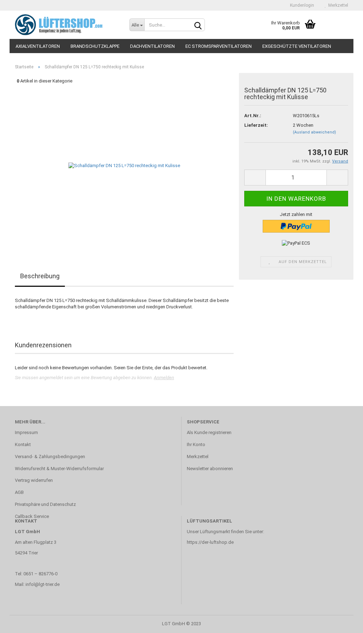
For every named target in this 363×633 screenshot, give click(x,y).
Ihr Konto (196, 444)
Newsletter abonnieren (210, 468)
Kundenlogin (301, 5)
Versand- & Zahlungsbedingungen (50, 456)
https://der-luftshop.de (210, 542)
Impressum (26, 432)
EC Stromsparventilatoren (218, 46)
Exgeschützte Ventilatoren (296, 46)
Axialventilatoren (38, 46)
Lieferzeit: (256, 125)
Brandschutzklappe (95, 46)
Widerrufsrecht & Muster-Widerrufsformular (59, 468)
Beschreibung (40, 276)
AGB (19, 492)
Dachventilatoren (152, 46)
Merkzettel (337, 5)
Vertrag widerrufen (34, 480)
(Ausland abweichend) (314, 132)
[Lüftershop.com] (67, 25)
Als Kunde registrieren (209, 432)
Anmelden (164, 377)
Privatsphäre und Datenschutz (45, 504)
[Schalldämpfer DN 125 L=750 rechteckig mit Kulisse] (124, 165)
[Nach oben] (343, 622)
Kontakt (23, 444)
